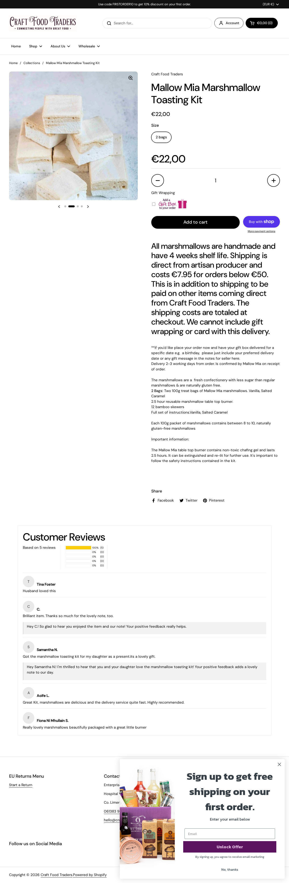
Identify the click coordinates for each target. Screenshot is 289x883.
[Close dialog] (279, 764)
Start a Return (20, 785)
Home (13, 63)
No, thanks (229, 869)
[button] (262, 23)
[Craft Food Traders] (43, 23)
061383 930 (114, 811)
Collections (31, 63)
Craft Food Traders (56, 874)
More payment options (261, 231)
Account (232, 23)
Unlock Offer (230, 847)
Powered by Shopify (90, 874)
